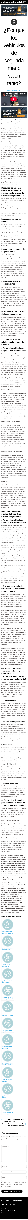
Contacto (3, 1208)
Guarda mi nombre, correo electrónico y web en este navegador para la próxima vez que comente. (13, 1184)
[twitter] (3, 1204)
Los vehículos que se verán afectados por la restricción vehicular (13, 1124)
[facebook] (6, 1204)
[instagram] (13, 1204)
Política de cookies (6, 1213)
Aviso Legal (10, 1208)
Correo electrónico (8, 1172)
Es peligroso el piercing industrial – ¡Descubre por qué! (14, 1120)
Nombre (5, 1166)
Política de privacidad (7, 1210)
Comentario (6, 1146)
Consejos (14, 90)
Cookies (16, 1210)
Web (3, 1177)
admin (8, 90)
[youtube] (10, 1204)
